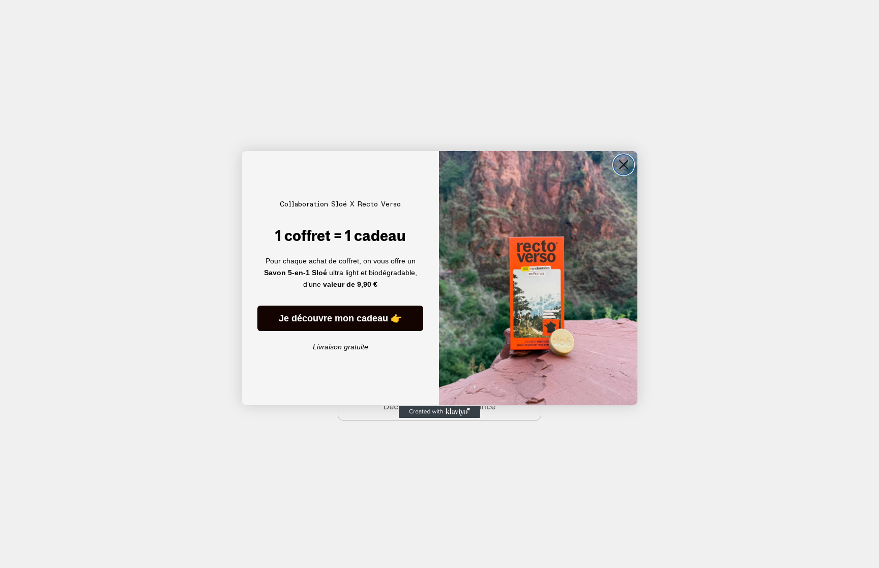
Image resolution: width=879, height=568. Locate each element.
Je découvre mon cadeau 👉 (340, 318)
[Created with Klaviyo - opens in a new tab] (439, 412)
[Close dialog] (623, 165)
